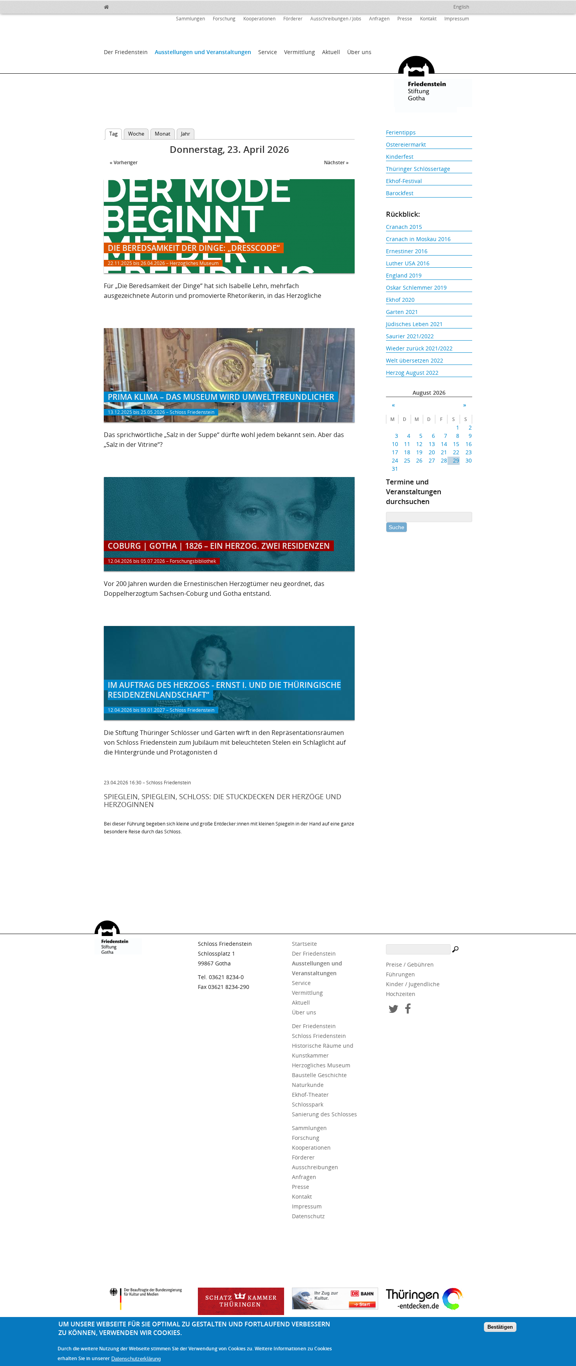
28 (444, 460)
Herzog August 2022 (412, 372)
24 (395, 460)
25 (407, 460)
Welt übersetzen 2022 (414, 360)
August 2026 (429, 392)
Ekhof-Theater (310, 1094)
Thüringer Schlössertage (418, 168)
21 (444, 452)
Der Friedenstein (126, 52)
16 (468, 444)
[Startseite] (123, 6)
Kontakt (428, 18)
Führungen (400, 974)
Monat (162, 133)
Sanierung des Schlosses (324, 1114)
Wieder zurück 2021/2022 (419, 348)
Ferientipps (401, 132)
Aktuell (331, 52)
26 (419, 460)
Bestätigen (500, 1327)
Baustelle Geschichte (319, 1075)
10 (395, 444)
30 (468, 460)
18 (407, 452)
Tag (115, 133)
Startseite (304, 943)
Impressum (456, 18)
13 (432, 444)
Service (267, 52)
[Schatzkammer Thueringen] (241, 1301)
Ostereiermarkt (406, 144)
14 (444, 444)
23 (468, 452)
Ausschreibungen (315, 1167)
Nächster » (336, 162)
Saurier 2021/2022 (410, 336)
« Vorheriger (124, 162)
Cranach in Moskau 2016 (418, 239)
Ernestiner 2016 (406, 251)
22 (456, 452)
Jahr (185, 133)
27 (432, 460)
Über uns (359, 52)
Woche (136, 133)
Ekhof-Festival (404, 181)
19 (419, 452)
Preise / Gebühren (410, 964)
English (461, 7)
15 (456, 444)
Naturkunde (308, 1084)
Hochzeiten (400, 994)
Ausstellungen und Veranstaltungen (203, 52)
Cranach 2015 (404, 226)
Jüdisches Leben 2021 (414, 324)
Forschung (224, 18)
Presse (404, 18)
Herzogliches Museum (321, 1065)
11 (407, 444)
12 (419, 444)
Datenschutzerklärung (136, 1359)
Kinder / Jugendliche (413, 984)
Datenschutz (308, 1216)
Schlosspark (307, 1104)
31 (395, 468)
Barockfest (399, 193)
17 (395, 452)
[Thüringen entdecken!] (429, 1300)
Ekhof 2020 (400, 299)
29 (456, 460)
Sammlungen (190, 18)
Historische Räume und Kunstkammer (322, 1050)
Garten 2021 (402, 312)
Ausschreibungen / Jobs (335, 18)
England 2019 (404, 275)
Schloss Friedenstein (319, 1035)
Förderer (292, 18)
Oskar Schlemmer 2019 (416, 287)
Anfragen (379, 18)
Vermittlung (299, 52)
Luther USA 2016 (407, 263)
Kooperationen (259, 18)
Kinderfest (399, 156)
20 (432, 452)
